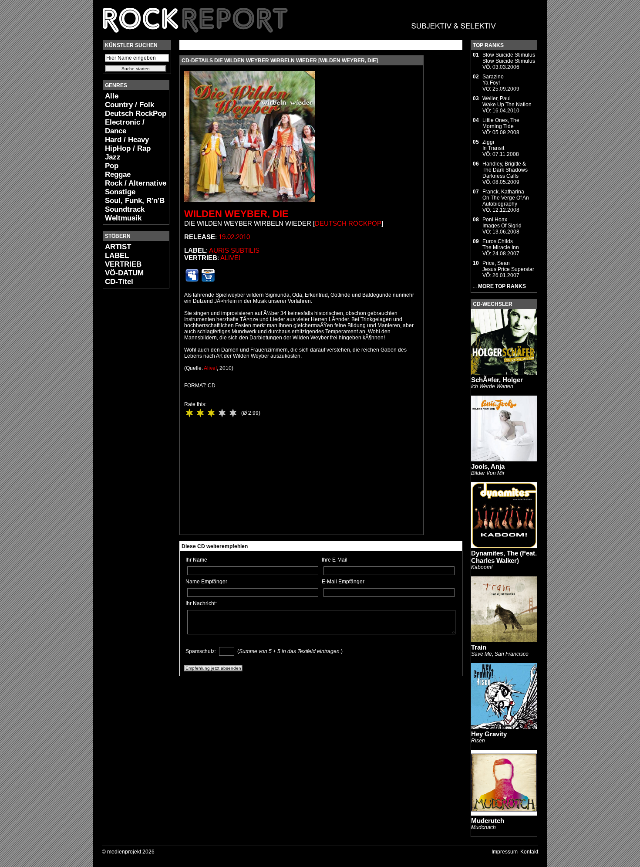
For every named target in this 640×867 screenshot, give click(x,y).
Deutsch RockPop (135, 113)
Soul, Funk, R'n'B (135, 200)
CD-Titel (119, 282)
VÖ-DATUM (124, 273)
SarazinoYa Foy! (493, 80)
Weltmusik (123, 218)
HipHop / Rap (128, 148)
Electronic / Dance (125, 126)
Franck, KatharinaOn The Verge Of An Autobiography (505, 198)
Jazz (113, 157)
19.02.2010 (234, 236)
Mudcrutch (487, 820)
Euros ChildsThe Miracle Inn (500, 244)
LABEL (117, 255)
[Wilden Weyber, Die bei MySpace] (192, 280)
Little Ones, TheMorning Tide (500, 123)
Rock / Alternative (135, 183)
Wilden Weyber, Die (236, 213)
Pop (111, 166)
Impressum (505, 852)
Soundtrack (125, 209)
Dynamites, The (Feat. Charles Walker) (504, 556)
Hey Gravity (489, 734)
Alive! (230, 257)
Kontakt (529, 852)
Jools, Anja (488, 466)
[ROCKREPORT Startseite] (299, 37)
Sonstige (120, 192)
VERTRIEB (123, 264)
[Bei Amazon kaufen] (208, 280)
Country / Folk (129, 105)
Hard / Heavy (127, 139)
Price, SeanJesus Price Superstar (508, 266)
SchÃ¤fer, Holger (497, 379)
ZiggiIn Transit (493, 145)
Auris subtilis (234, 250)
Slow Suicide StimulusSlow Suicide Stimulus (508, 58)
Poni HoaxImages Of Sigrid (502, 223)
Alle (111, 96)
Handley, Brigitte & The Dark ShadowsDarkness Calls (505, 170)
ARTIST (118, 247)
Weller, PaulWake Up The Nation (507, 101)
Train (478, 647)
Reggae (118, 174)
